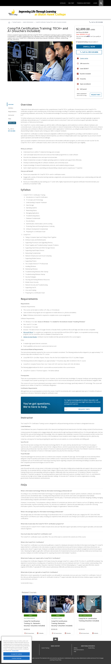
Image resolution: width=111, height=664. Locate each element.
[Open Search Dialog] (101, 3)
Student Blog (91, 648)
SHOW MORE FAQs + (27, 583)
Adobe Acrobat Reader (30, 337)
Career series (84, 58)
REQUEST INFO (95, 95)
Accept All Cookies (16, 654)
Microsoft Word (28, 332)
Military (75, 648)
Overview (10, 104)
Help (75, 651)
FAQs (9, 118)
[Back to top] (55, 645)
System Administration (28, 22)
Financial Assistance (79, 649)
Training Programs (16, 22)
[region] (16, 649)
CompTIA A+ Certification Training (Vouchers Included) (89, 620)
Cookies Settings (16, 658)
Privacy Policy (58, 660)
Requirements (12, 111)
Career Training (45, 648)
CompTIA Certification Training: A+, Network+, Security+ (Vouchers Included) (34, 623)
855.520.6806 (11, 131)
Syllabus (10, 108)
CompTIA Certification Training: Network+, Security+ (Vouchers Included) (61, 623)
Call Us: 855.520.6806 (96, 22)
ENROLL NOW (89, 46)
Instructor (11, 115)
